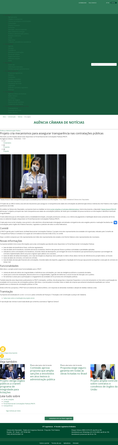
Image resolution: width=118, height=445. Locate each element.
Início (4, 117)
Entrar (113, 3)
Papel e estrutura (14, 56)
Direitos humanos (14, 25)
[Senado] (103, 2)
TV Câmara (11, 98)
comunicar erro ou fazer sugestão (60, 418)
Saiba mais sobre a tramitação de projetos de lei (18, 298)
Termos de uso (56, 443)
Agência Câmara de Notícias (17, 94)
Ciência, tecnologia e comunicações (19, 21)
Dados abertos (13, 112)
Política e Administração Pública (10, 131)
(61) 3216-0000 (95, 432)
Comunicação (12, 117)
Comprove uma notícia (15, 104)
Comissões (11, 77)
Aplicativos (67, 443)
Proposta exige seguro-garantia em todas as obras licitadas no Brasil (73, 370)
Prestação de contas (14, 110)
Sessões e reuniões (14, 79)
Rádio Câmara (12, 96)
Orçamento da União (15, 83)
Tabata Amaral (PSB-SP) (108, 209)
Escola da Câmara (14, 54)
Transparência (13, 108)
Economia (11, 27)
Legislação (11, 85)
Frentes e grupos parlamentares (18, 69)
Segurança (11, 40)
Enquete (6, 151)
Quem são (11, 65)
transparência (8, 406)
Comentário (7, 143)
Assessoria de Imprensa (16, 102)
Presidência (12, 50)
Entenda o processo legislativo (18, 87)
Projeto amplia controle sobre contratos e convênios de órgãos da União (103, 385)
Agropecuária (12, 17)
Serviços (11, 48)
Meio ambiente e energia (16, 32)
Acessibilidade (82, 3)
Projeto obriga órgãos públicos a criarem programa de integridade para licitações (12, 386)
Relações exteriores (14, 36)
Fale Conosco (92, 3)
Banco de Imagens (14, 100)
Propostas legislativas (15, 73)
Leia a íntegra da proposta (8, 353)
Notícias (20, 117)
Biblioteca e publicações (16, 52)
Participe (11, 90)
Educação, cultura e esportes (17, 29)
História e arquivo (14, 58)
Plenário (11, 75)
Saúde (10, 38)
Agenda (10, 46)
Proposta (6, 147)
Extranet (75, 443)
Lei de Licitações (8, 399)
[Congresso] (99, 2)
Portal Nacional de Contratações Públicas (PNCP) (19, 404)
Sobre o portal (44, 443)
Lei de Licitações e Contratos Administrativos (64, 209)
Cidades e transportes (15, 19)
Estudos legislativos (14, 81)
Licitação (6, 402)
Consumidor (12, 23)
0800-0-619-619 (87, 430)
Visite (10, 61)
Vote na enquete (5, 359)
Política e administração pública (18, 34)
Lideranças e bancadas (15, 67)
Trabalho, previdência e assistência (19, 42)
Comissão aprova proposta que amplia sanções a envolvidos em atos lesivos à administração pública (42, 373)
